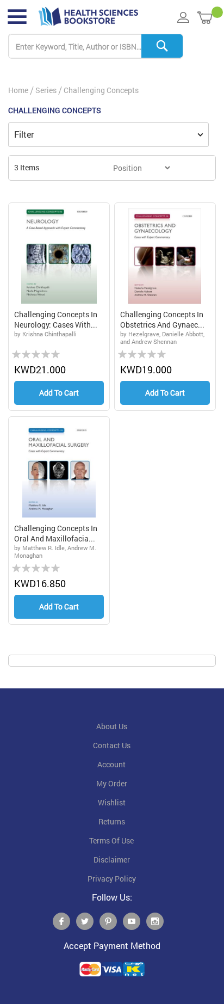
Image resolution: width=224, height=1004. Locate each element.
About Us (111, 726)
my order (111, 784)
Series (46, 90)
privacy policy (112, 879)
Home (18, 90)
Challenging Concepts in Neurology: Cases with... (55, 319)
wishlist (112, 803)
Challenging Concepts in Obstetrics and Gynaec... (162, 319)
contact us (111, 745)
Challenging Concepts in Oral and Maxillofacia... (55, 533)
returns (111, 822)
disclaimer (112, 860)
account (111, 764)
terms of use (111, 841)
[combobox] (96, 46)
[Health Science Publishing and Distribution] (88, 16)
